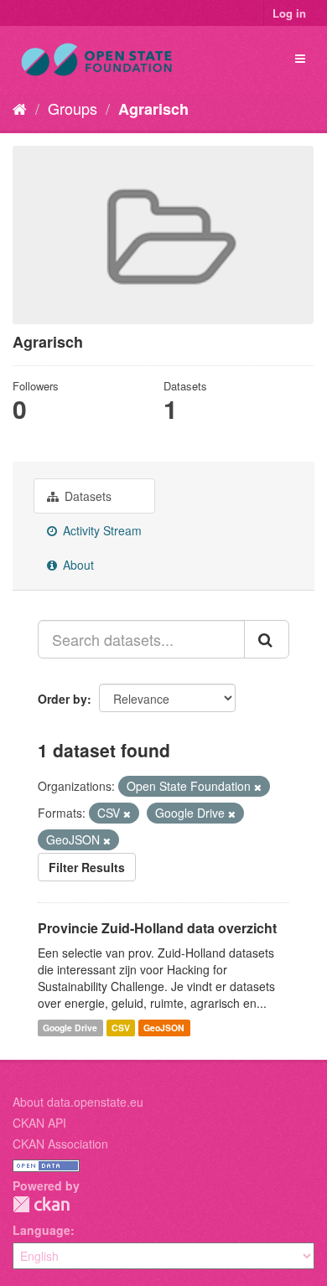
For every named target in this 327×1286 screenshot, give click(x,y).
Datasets (86, 496)
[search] (266, 639)
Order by (62, 698)
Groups (72, 108)
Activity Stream (101, 530)
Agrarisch (153, 109)
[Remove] (258, 786)
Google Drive (70, 1027)
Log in (289, 13)
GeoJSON (163, 1027)
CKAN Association (60, 1143)
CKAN (41, 1204)
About (77, 564)
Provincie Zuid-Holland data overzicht (157, 927)
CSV (121, 1027)
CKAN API (39, 1122)
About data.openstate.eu (78, 1101)
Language (41, 1229)
